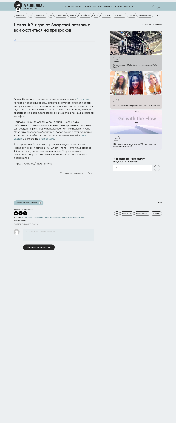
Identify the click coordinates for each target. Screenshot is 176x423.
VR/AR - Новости (70, 6)
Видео (107, 6)
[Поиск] (153, 6)
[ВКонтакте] (16, 213)
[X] (25, 213)
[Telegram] (20, 213)
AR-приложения (145, 15)
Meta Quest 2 (120, 15)
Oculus (132, 15)
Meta (96, 15)
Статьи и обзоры (91, 6)
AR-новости (40, 15)
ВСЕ (158, 15)
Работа (127, 6)
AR (51, 15)
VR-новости (21, 15)
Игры (117, 6)
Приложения (61, 15)
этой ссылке (46, 139)
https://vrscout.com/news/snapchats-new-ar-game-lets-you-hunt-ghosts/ (53, 217)
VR (30, 15)
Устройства (85, 15)
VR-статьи (106, 15)
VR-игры (73, 15)
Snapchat (83, 99)
